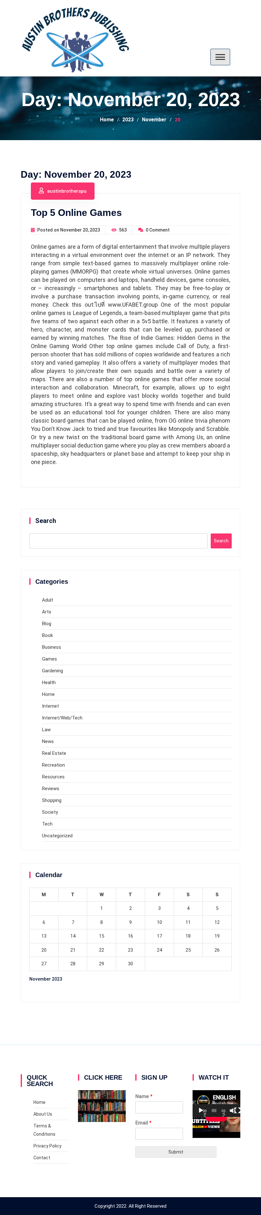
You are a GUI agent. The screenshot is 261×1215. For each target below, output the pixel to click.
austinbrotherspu (67, 191)
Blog (46, 623)
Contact (41, 1157)
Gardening (52, 671)
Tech (47, 824)
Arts (46, 612)
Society (50, 812)
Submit (175, 1151)
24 (159, 950)
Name (143, 1096)
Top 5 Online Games (76, 212)
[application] (216, 1103)
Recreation (53, 765)
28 (72, 964)
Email (143, 1123)
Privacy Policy (47, 1145)
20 (43, 950)
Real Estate (54, 753)
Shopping (51, 800)
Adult (47, 600)
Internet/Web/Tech (62, 718)
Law (46, 730)
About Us (42, 1114)
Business (51, 647)
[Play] (201, 1110)
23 (130, 950)
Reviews (50, 788)
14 (72, 936)
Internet (50, 706)
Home (48, 694)
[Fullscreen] (237, 1110)
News (48, 741)
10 (159, 922)
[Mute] (232, 1110)
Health (49, 682)
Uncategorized (57, 836)
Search (45, 521)
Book (47, 635)
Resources (53, 777)
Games (49, 659)
